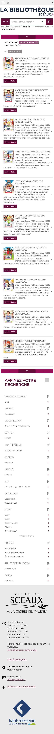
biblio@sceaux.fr (16, 679)
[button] (52, 2)
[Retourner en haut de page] (47, 380)
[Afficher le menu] (3, 2)
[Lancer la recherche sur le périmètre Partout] (49, 22)
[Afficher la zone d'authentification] (8, 2)
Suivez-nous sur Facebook (21, 686)
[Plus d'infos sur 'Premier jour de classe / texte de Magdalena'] (9, 63)
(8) (26, 536)
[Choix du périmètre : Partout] (5, 22)
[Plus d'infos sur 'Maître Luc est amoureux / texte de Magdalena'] (9, 95)
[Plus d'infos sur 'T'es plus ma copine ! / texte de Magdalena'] (9, 285)
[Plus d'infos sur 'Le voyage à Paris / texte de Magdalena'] (9, 186)
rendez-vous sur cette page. (22, 650)
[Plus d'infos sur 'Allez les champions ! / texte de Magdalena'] (9, 253)
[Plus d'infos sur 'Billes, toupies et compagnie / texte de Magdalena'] (9, 125)
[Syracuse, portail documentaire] (27, 11)
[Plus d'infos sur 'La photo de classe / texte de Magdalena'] (9, 221)
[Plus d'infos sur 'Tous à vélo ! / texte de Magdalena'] (9, 157)
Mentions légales (17, 659)
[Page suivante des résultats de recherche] (44, 37)
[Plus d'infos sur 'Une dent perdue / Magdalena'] (9, 346)
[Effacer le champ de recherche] (43, 22)
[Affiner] (27, 37)
